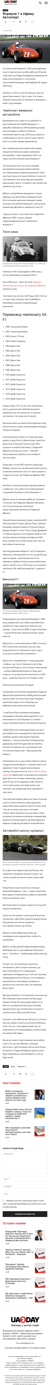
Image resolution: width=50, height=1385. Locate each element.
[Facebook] (13, 21)
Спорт (5, 10)
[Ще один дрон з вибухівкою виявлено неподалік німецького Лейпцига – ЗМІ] (40, 1297)
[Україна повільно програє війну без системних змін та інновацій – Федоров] (40, 1253)
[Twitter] (20, 21)
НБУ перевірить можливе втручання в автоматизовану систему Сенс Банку (18, 1131)
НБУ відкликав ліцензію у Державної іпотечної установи (18, 1281)
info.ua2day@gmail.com (25, 1343)
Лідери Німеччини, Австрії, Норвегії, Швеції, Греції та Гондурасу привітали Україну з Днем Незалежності (18, 1114)
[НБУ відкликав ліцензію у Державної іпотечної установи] (40, 1282)
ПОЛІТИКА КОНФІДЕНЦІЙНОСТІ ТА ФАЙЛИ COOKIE (25, 1348)
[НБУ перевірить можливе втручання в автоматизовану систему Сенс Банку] (39, 1131)
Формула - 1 (22, 1066)
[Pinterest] (26, 21)
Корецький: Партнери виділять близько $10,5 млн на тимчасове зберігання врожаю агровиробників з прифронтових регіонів (19, 1236)
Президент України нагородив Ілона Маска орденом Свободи (17, 1266)
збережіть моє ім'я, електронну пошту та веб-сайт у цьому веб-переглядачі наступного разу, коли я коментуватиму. (24, 1203)
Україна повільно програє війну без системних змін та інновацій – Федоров (19, 1251)
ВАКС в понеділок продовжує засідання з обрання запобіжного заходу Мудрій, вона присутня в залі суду (17, 1095)
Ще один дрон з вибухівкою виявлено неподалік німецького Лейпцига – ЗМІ (19, 1295)
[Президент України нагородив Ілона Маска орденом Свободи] (40, 1268)
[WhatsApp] (32, 21)
